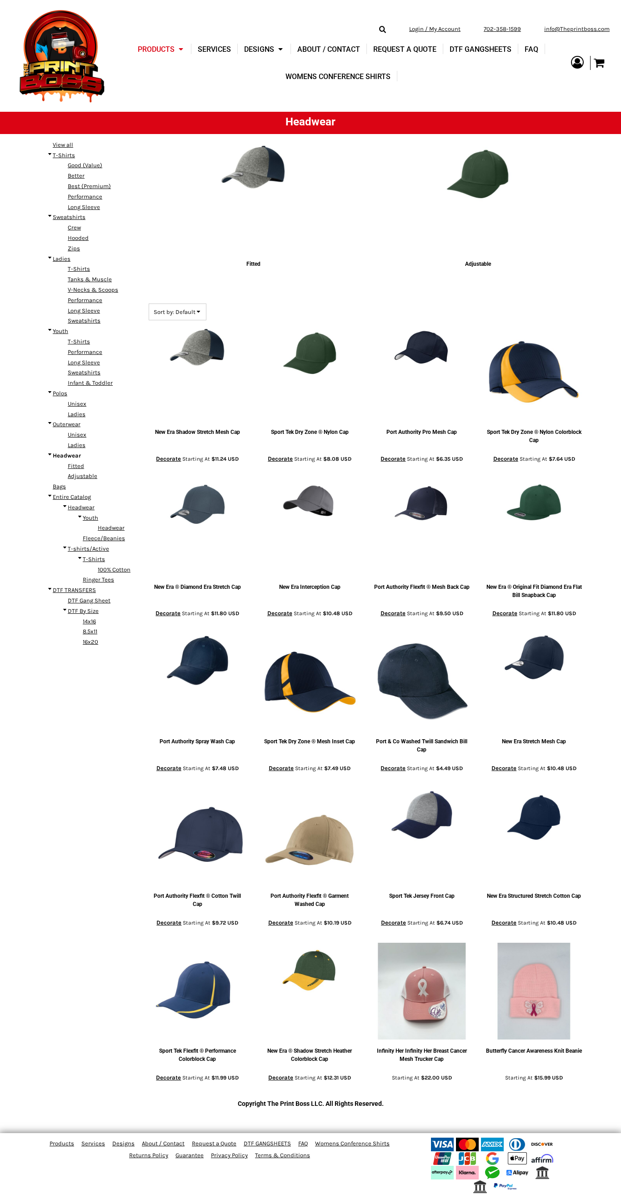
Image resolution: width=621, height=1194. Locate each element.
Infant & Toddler (90, 382)
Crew (74, 227)
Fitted (76, 466)
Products (62, 1143)
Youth (60, 331)
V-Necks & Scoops (93, 289)
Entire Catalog (72, 496)
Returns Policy (148, 1155)
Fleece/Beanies (104, 538)
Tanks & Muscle (90, 279)
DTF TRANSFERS (74, 590)
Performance (85, 196)
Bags (59, 486)
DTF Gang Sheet (89, 600)
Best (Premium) (89, 186)
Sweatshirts (69, 217)
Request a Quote (214, 1143)
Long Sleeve (84, 207)
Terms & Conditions (282, 1155)
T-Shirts (64, 155)
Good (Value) (85, 165)
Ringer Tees (98, 579)
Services (93, 1143)
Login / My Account (435, 28)
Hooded (78, 237)
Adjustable (82, 476)
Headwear (81, 507)
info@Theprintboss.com (577, 28)
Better (76, 175)
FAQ (303, 1143)
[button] (161, 49)
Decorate (168, 458)
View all (63, 144)
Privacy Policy (229, 1155)
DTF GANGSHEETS (267, 1143)
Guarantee (189, 1155)
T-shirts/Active (88, 548)
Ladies (61, 258)
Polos (60, 393)
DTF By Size (83, 610)
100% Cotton (114, 569)
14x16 (89, 621)
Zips (74, 248)
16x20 (90, 641)
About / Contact (163, 1143)
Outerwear (66, 424)
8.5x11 (90, 631)
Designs (123, 1143)
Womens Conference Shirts (352, 1143)
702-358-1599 (502, 28)
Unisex (77, 403)
